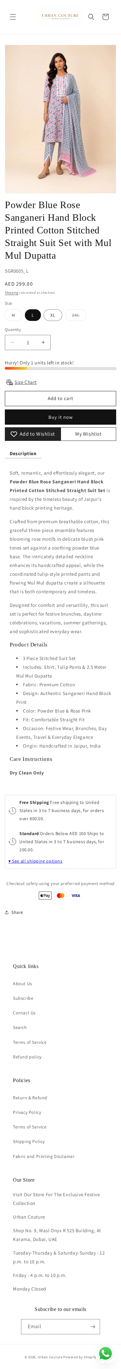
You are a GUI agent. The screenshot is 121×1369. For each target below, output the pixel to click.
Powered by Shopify (79, 1357)
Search (20, 1027)
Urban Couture (50, 1357)
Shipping (11, 292)
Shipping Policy (29, 1141)
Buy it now (60, 417)
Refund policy (27, 1057)
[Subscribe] (93, 1326)
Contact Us (24, 1013)
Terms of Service (30, 1042)
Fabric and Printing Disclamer (44, 1156)
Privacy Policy (27, 1112)
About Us (22, 983)
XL (52, 315)
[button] (13, 17)
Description (23, 453)
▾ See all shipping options (35, 861)
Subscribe (23, 998)
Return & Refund (30, 1098)
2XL (79, 316)
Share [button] (17, 912)
